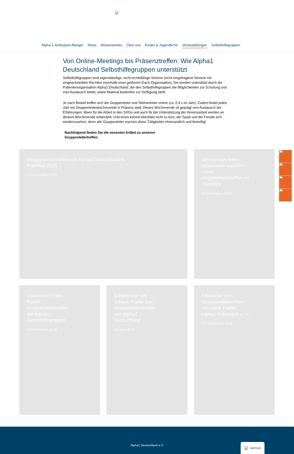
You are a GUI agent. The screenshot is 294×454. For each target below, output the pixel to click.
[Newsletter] (285, 182)
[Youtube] (285, 156)
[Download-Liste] (285, 169)
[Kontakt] (285, 195)
